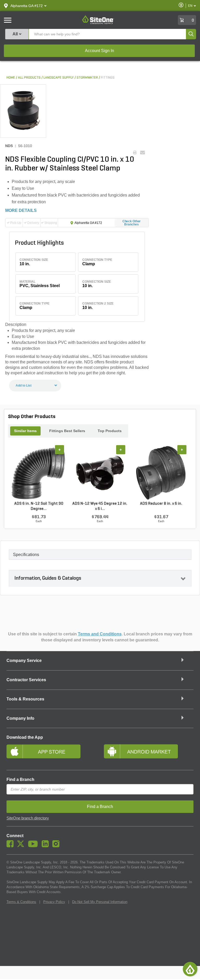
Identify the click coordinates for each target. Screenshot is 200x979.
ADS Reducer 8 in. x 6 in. (161, 504)
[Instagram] (57, 846)
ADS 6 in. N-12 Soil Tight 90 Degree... (38, 506)
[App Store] (51, 754)
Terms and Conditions (100, 634)
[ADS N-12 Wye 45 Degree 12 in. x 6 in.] (100, 473)
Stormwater (87, 78)
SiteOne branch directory (28, 818)
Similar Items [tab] (25, 431)
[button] (26, 6)
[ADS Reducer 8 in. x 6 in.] (161, 473)
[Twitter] (22, 846)
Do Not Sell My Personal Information (99, 902)
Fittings (108, 78)
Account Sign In (99, 50)
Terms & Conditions (21, 902)
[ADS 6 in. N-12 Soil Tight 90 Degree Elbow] (39, 473)
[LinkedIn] (46, 846)
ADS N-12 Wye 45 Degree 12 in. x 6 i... (99, 506)
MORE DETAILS (21, 210)
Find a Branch (20, 779)
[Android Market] (148, 754)
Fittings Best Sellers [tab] (67, 431)
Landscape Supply (58, 78)
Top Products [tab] (110, 431)
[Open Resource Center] (190, 969)
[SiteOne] (98, 23)
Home (11, 78)
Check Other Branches (131, 222)
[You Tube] (34, 846)
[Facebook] (11, 846)
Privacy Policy (54, 902)
